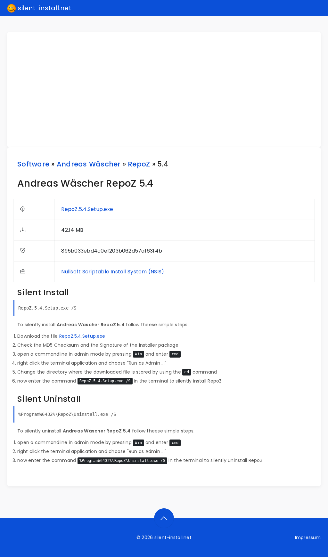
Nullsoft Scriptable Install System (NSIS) (112, 271)
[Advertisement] (167, 89)
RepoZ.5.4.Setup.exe (87, 209)
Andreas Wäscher (89, 164)
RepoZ (139, 164)
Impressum (308, 537)
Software (33, 164)
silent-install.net (43, 8)
